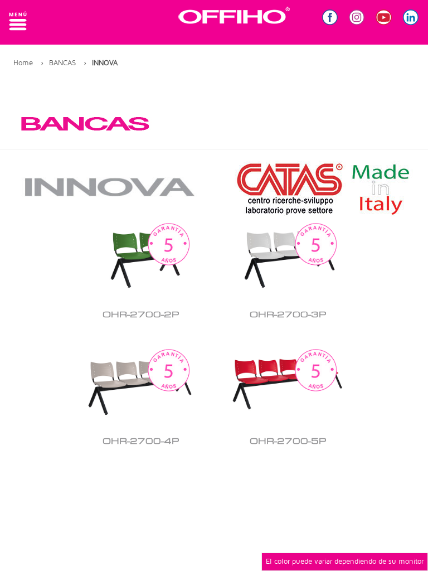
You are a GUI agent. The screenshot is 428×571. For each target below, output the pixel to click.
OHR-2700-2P (141, 315)
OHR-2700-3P (288, 315)
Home (23, 63)
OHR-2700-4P (141, 441)
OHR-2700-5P (288, 441)
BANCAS (62, 63)
